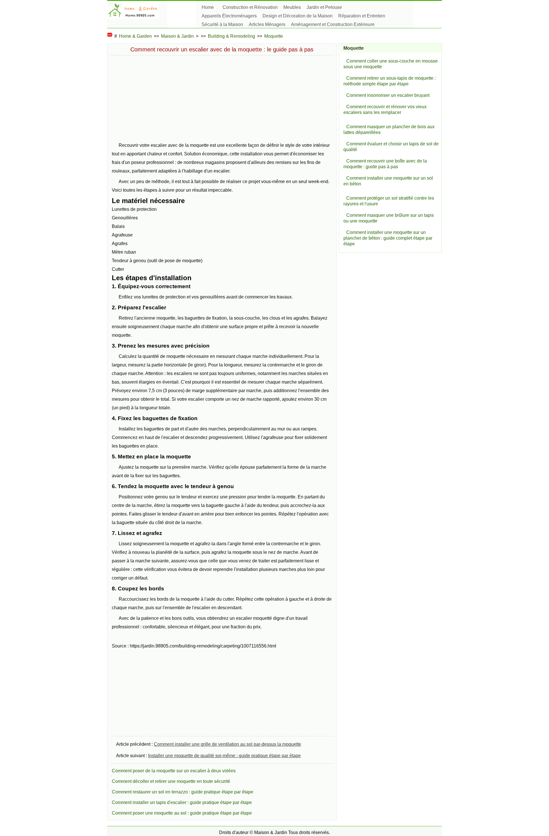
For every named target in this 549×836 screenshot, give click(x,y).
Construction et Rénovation (250, 7)
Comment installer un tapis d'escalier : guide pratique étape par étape (182, 802)
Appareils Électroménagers (229, 15)
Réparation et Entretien (361, 15)
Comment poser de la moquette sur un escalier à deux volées (174, 770)
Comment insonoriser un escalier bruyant (387, 95)
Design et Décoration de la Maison (297, 15)
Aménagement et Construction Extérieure (333, 24)
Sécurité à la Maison (222, 24)
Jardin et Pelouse (324, 7)
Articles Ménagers (267, 24)
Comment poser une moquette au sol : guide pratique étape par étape (182, 813)
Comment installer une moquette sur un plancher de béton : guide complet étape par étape (387, 238)
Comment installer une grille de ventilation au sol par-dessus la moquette (227, 744)
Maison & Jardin (177, 36)
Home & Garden (135, 36)
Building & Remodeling (231, 36)
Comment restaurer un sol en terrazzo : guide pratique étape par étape (182, 791)
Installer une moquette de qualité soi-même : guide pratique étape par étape (224, 755)
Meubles (292, 7)
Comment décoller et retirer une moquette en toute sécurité (171, 781)
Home (208, 7)
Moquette (273, 36)
